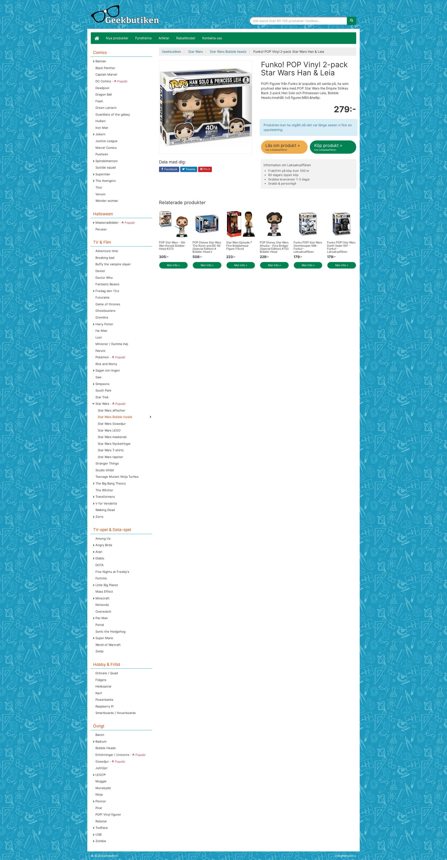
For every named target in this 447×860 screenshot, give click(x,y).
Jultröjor (101, 768)
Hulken (100, 121)
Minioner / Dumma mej (111, 344)
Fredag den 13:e (107, 291)
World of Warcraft (108, 645)
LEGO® (100, 775)
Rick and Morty (106, 364)
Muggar (101, 781)
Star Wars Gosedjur (112, 423)
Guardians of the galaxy (112, 114)
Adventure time (106, 251)
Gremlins (101, 317)
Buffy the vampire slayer (113, 264)
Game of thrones (107, 304)
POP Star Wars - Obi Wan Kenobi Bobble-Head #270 (172, 245)
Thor (98, 187)
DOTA (99, 565)
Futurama (102, 297)
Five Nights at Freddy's (112, 572)
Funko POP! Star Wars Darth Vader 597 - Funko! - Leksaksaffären (341, 247)
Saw (98, 377)
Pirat (98, 808)
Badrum (100, 741)
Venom (100, 194)
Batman (100, 61)
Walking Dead (105, 510)
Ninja (99, 794)
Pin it (206, 169)
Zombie (100, 841)
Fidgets (100, 680)
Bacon (99, 735)
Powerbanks (104, 699)
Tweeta (190, 169)
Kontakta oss (212, 38)
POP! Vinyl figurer (108, 814)
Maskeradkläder (115, 222)
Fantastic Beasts (107, 284)
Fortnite (101, 578)
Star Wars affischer (111, 410)
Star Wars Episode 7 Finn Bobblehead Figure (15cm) (239, 245)
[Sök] (351, 21)
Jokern (100, 134)
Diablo (99, 558)
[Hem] (96, 38)
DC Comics (111, 81)
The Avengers (105, 181)
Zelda (99, 651)
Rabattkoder (185, 38)
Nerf (98, 693)
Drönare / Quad (106, 673)
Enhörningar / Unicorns (120, 755)
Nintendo (102, 605)
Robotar (101, 821)
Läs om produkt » (282, 147)
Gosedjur (110, 761)
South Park (103, 390)
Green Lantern (106, 108)
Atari (98, 552)
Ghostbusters (105, 310)
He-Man (101, 330)
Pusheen (101, 154)
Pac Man (101, 618)
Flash (99, 101)
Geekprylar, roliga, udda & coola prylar (126, 15)
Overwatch (103, 611)
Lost (98, 337)
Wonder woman (106, 201)
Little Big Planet (106, 585)
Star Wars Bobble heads (115, 417)
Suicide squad (105, 167)
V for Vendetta (106, 503)
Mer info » (173, 265)
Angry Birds (103, 545)
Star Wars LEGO (109, 430)
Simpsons (102, 384)
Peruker (101, 229)
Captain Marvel (106, 74)
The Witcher (104, 490)
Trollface (101, 828)
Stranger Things (107, 463)
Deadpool (102, 88)
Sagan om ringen (107, 370)
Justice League (106, 141)
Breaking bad (104, 257)
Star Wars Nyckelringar (114, 443)
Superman (102, 174)
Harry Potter (104, 324)
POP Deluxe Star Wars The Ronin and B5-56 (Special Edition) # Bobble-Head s (207, 247)
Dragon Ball (103, 94)
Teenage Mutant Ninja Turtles (117, 476)
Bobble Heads (105, 748)
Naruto (100, 350)
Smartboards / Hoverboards (115, 713)
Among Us (103, 538)
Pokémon (110, 357)
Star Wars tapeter (110, 457)
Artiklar (164, 38)
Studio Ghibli (104, 470)
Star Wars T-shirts (111, 450)
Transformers (105, 496)
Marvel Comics (106, 147)
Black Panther (105, 68)
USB (98, 834)
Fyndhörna (143, 38)
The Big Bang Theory (110, 483)
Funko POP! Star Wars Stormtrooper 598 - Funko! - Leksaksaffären (308, 247)
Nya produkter (117, 38)
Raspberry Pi (104, 706)
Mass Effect (104, 591)
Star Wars (110, 403)
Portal (99, 625)
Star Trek (101, 397)
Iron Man (101, 127)
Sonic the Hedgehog (110, 631)
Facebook (170, 169)
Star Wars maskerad (112, 437)
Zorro (99, 516)
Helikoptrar (103, 686)
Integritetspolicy (345, 855)
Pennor (100, 801)
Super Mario (104, 638)
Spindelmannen (106, 161)
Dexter (100, 271)
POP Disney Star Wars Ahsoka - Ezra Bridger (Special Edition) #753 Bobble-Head (274, 247)
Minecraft (102, 598)
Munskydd (103, 788)
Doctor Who (104, 277)
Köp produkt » (328, 147)
